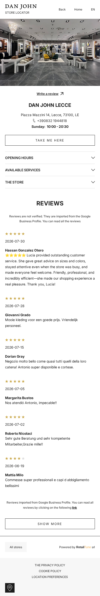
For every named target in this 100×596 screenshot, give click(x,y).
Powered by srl (77, 547)
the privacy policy (50, 565)
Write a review (47, 94)
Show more (50, 524)
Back (62, 9)
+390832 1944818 (52, 121)
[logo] (21, 6)
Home (78, 9)
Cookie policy (50, 571)
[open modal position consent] (10, 588)
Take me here (49, 140)
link (74, 507)
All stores (16, 547)
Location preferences (50, 577)
